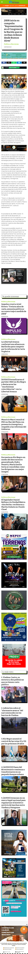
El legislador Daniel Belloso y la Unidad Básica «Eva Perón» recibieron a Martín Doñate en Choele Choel (13, 504)
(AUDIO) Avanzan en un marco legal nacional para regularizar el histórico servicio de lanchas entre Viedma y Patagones (13, 803)
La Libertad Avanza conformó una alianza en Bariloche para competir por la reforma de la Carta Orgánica (13, 347)
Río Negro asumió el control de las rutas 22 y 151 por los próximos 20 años (13, 741)
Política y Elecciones (11, 44)
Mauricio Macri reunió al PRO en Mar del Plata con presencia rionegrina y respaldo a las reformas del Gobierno (13, 424)
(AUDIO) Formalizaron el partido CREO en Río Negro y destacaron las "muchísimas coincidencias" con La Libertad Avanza (13, 385)
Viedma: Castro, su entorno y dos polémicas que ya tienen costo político (12, 681)
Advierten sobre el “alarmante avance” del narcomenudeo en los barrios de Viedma (12, 711)
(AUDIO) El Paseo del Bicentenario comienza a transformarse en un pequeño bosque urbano (13, 770)
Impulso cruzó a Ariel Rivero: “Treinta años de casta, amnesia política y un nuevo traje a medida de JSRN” (13, 309)
